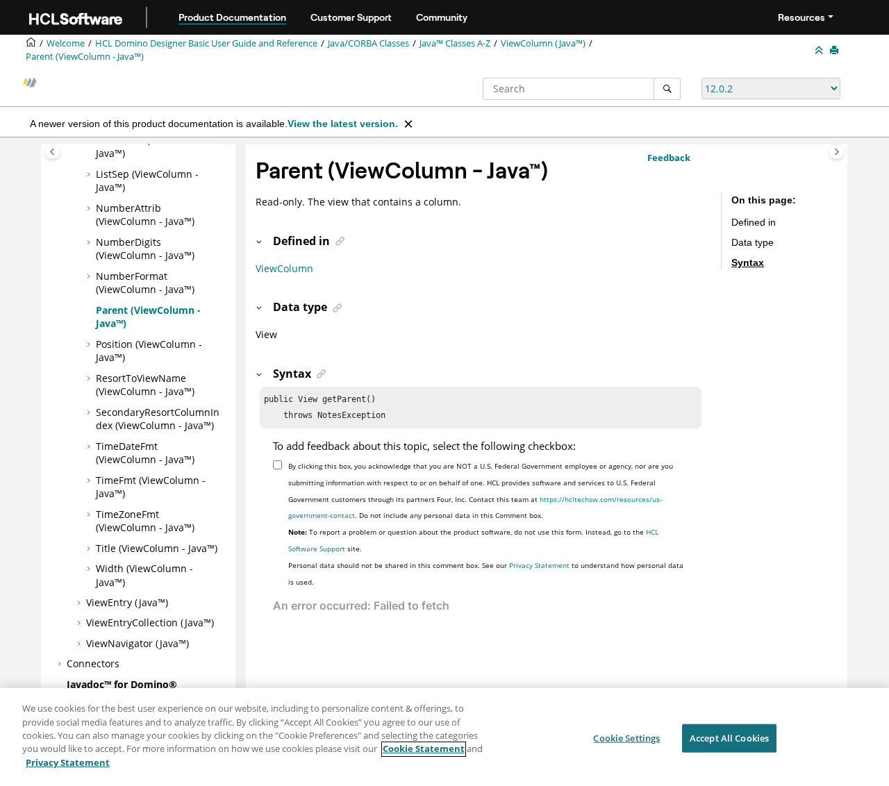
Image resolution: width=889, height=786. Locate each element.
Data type (752, 242)
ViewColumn (284, 268)
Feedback (668, 157)
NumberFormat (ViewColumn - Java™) (145, 282)
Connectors (93, 663)
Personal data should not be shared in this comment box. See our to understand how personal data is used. (485, 573)
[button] (90, 174)
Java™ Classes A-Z (454, 43)
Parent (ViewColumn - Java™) (85, 56)
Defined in (753, 222)
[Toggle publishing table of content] (52, 151)
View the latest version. (343, 123)
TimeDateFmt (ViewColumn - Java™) (145, 453)
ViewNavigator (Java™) (137, 643)
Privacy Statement (539, 565)
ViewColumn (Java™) (543, 43)
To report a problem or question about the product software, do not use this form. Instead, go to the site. (473, 540)
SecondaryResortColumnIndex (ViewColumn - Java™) (157, 419)
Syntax (747, 263)
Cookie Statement (424, 749)
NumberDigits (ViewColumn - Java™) (145, 248)
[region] (444, 737)
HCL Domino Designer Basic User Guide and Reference (206, 43)
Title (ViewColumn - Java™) (156, 548)
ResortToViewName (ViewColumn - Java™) (145, 385)
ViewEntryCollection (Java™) (150, 622)
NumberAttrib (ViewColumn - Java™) (145, 214)
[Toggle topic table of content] (836, 151)
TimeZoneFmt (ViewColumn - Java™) (145, 521)
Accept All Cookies (729, 737)
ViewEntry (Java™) (127, 602)
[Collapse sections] (820, 50)
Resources (801, 17)
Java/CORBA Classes (368, 43)
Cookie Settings (626, 737)
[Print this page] (835, 50)
